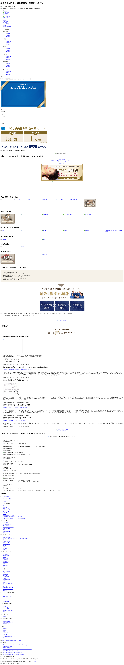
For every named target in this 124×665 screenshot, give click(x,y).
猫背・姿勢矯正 (6, 528)
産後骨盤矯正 (6, 601)
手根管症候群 (6, 576)
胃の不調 (5, 634)
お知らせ (5, 507)
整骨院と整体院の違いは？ (9, 515)
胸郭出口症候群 (6, 537)
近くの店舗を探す (7, 26)
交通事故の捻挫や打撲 (8, 621)
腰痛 (4, 563)
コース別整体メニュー (8, 524)
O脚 (4, 572)
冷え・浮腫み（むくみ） (8, 596)
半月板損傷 (5, 574)
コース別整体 (6, 24)
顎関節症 (5, 628)
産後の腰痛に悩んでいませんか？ (11, 650)
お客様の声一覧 (6, 510)
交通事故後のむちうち (8, 622)
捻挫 (4, 611)
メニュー (5, 22)
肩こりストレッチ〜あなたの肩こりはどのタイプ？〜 (15, 538)
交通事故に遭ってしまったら (10, 623)
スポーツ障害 (6, 608)
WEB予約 (8, 35)
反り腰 (4, 557)
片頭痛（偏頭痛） (7, 541)
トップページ (6, 505)
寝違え (4, 546)
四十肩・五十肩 (6, 544)
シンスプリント (6, 607)
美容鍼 (4, 616)
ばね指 (4, 580)
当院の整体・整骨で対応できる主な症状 (12, 516)
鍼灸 (4, 529)
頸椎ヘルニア (6, 540)
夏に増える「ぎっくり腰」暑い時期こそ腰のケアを (15, 644)
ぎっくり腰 (5, 562)
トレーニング (6, 525)
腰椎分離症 (5, 554)
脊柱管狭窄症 (6, 561)
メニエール (5, 632)
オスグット (5, 606)
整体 (4, 532)
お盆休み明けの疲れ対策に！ (10, 646)
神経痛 (4, 578)
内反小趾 (5, 575)
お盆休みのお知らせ (7, 647)
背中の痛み (5, 558)
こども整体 (5, 522)
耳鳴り (4, 630)
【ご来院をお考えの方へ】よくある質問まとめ (14, 518)
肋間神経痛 (5, 565)
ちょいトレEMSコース (8, 527)
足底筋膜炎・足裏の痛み (8, 587)
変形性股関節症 (6, 571)
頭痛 (4, 549)
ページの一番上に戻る (6, 498)
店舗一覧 (5, 512)
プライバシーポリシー (37, 661)
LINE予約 (8, 36)
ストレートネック (7, 542)
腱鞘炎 (4, 582)
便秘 (4, 595)
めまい (4, 631)
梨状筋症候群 (6, 555)
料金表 (4, 25)
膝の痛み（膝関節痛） (8, 589)
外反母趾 (5, 586)
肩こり (4, 545)
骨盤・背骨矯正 (6, 531)
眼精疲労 (5, 548)
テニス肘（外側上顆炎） (8, 583)
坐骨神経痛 (5, 559)
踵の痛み (5, 585)
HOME (4, 20)
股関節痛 (5, 590)
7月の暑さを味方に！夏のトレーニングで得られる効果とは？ (17, 649)
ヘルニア (5, 566)
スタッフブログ (6, 511)
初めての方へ (6, 21)
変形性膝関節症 (6, 579)
